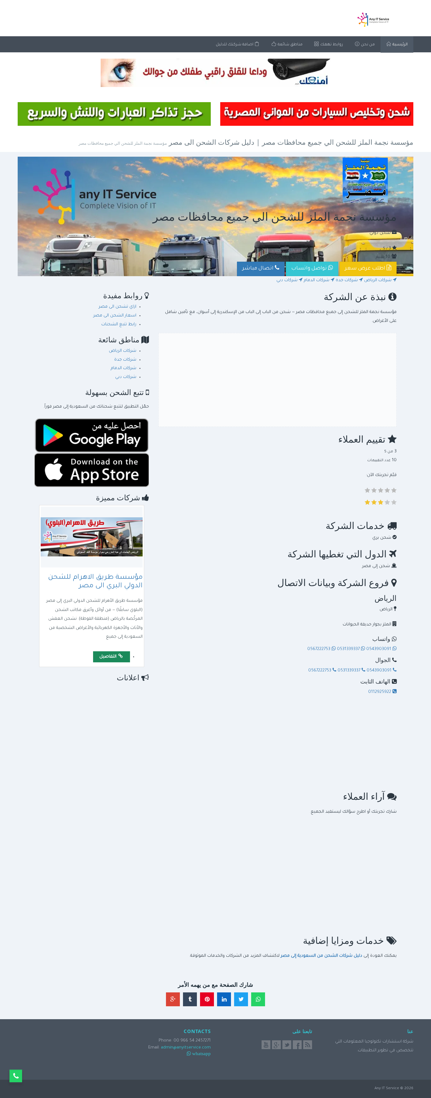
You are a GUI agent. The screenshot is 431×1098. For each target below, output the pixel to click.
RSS (307, 1044)
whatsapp (201, 1053)
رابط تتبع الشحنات (118, 324)
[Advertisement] (277, 380)
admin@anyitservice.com (186, 1047)
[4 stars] (387, 491)
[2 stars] (374, 491)
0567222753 (319, 649)
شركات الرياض (378, 280)
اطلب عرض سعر (366, 268)
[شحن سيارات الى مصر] (316, 114)
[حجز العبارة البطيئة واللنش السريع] (114, 114)
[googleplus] (276, 1044)
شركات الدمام (317, 280)
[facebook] (297, 1044)
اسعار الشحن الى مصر (114, 315)
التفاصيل (108, 656)
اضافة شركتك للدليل (235, 45)
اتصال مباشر (258, 268)
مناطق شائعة (290, 45)
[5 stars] (394, 491)
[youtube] (266, 1044)
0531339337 (348, 649)
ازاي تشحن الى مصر (117, 307)
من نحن (367, 45)
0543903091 (379, 649)
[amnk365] (215, 73)
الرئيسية (400, 45)
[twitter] (286, 1044)
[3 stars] (380, 491)
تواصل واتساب (309, 268)
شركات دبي (287, 280)
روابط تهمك (331, 45)
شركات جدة (347, 280)
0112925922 (380, 692)
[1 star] (367, 491)
